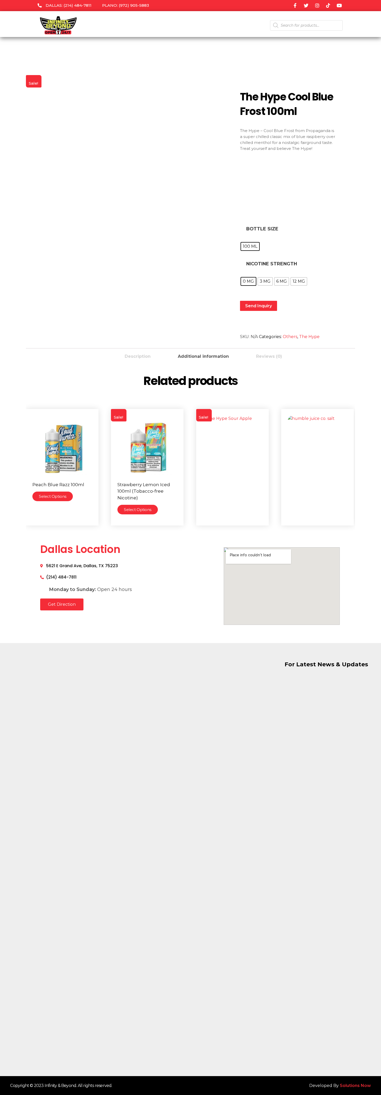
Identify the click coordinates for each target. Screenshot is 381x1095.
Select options (52, 496)
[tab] (138, 355)
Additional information (203, 356)
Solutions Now (355, 1085)
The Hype (309, 336)
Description (138, 356)
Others (290, 336)
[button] (61, 604)
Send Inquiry (258, 305)
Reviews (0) (269, 356)
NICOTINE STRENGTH (271, 263)
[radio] (250, 246)
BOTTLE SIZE (262, 228)
